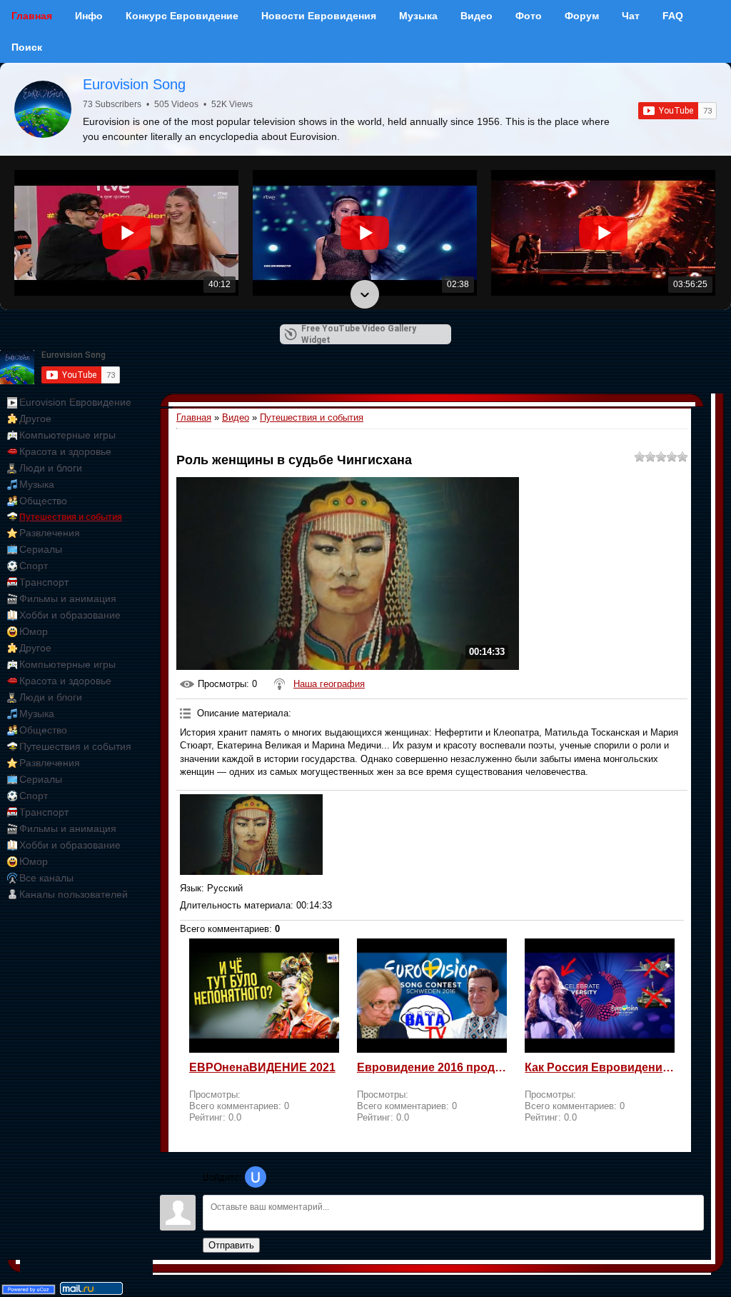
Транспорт (44, 582)
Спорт (33, 565)
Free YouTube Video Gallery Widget (358, 334)
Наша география (329, 683)
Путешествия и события (70, 517)
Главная (193, 417)
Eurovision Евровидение (75, 402)
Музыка (36, 484)
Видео (235, 417)
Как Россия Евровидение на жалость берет (600, 1067)
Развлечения (49, 533)
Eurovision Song (134, 84)
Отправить (231, 1245)
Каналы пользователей (73, 894)
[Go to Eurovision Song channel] (42, 109)
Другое (35, 418)
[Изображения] (251, 834)
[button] (365, 171)
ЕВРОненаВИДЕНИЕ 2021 (262, 1067)
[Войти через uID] (255, 1177)
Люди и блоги (50, 468)
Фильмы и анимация (67, 598)
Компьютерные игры (67, 435)
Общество (43, 500)
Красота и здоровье (65, 451)
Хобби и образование (70, 615)
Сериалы (40, 549)
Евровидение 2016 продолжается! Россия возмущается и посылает (432, 1067)
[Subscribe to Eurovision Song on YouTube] (677, 110)
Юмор (33, 631)
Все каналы (46, 877)
